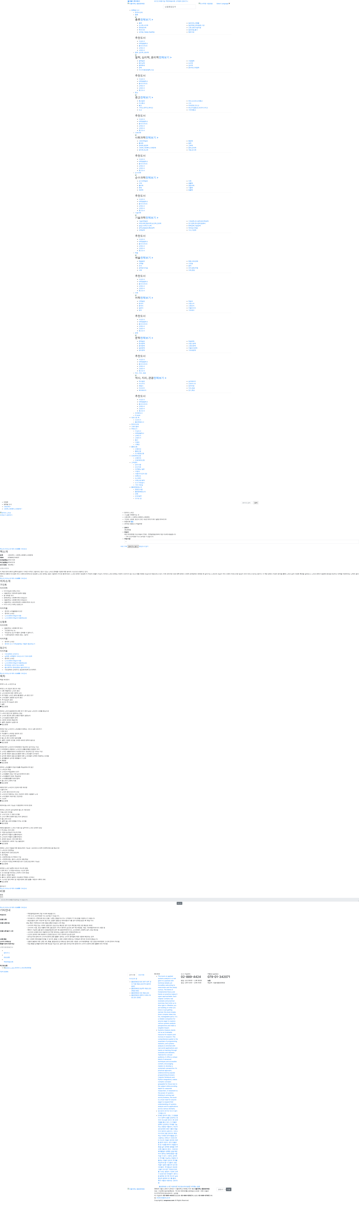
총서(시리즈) (143, 46)
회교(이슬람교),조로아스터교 (198, 108)
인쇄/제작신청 (136, 456)
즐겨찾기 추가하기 (134, 1)
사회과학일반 (143, 141)
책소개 (2, 549)
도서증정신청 (139, 453)
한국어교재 (139, 12)
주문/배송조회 (170, 1)
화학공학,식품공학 (194, 226)
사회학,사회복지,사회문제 (147, 148)
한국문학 (142, 343)
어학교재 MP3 (140, 480)
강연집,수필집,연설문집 (147, 32)
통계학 (141, 143)
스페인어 (191, 306)
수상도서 (142, 41)
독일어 (190, 301)
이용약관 (174, 1186)
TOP (1, 972)
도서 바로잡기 (140, 483)
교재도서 (142, 48)
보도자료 (138, 467)
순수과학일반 (143, 181)
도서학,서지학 (143, 25)
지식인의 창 (133, 979)
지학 (189, 181)
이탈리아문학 (192, 348)
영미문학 (142, 350)
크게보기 (3, 515)
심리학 (190, 65)
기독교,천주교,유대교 (146, 108)
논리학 (190, 63)
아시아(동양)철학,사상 (146, 70)
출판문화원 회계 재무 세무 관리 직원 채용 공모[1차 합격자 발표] (141, 984)
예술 (136, 253)
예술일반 (142, 261)
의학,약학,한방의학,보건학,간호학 (150, 223)
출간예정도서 (139, 422)
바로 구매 (124, 546)
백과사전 (142, 30)
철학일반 (142, 61)
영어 (140, 310)
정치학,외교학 (143, 150)
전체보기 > (146, 19)
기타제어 (191, 310)
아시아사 (142, 383)
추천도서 (134, 429)
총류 (136, 15)
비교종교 (142, 103)
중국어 (141, 306)
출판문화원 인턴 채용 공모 (140, 993)
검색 (255, 503)
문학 (136, 333)
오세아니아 (192, 383)
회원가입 (162, 1)
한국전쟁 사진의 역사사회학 (14, 665)
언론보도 (138, 476)
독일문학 (191, 341)
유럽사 (141, 386)
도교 (140, 110)
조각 (140, 266)
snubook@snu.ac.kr (163, 1198)
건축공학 (142, 230)
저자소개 (8, 549)
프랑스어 (191, 303)
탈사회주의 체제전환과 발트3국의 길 (17, 667)
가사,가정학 (192, 230)
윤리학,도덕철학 (193, 67)
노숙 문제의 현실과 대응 (13, 616)
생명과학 (191, 185)
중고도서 (142, 90)
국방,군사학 (192, 150)
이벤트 (137, 442)
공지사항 (138, 465)
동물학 (190, 190)
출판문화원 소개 (164, 1186)
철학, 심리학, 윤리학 (142, 52)
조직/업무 (138, 496)
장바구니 (185, 1)
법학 (189, 143)
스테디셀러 (135, 426)
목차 (12, 549)
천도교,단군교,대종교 (195, 101)
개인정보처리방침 (184, 1186)
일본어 (141, 308)
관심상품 (7, 957)
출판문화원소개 (136, 487)
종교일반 (142, 101)
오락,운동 (191, 270)
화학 (140, 188)
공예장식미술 (143, 268)
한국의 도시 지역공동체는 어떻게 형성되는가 (20, 644)
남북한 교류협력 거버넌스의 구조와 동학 (18, 656)
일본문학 (142, 348)
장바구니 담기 (133, 546)
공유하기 (9, 515)
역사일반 (142, 381)
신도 (189, 103)
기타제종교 (192, 110)
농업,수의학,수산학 (145, 226)
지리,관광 (191, 388)
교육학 (190, 145)
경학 (140, 67)
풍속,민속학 (192, 148)
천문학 (141, 190)
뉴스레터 (138, 478)
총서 (136, 440)
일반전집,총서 (193, 30)
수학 (140, 183)
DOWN (5, 972)
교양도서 (142, 50)
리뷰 (17, 549)
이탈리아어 (192, 308)
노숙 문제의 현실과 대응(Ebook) (16, 618)
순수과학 (138, 173)
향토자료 (191, 32)
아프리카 (142, 388)
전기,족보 (191, 390)
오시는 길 (138, 498)
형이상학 (142, 63)
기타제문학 (192, 350)
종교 (136, 92)
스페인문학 (192, 346)
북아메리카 (142, 390)
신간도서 (138, 420)
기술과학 (138, 213)
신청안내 (138, 449)
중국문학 (142, 346)
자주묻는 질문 (140, 469)
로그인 (156, 1)
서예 (140, 270)
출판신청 (134, 447)
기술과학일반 (143, 221)
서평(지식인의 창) (141, 474)
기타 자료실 (139, 485)
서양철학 (191, 61)
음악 (189, 266)
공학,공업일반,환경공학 (147, 228)
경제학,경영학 (143, 145)
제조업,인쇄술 (193, 228)
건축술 (141, 263)
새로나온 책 (135, 417)
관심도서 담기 (143, 546)
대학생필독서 (143, 43)
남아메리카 (192, 381)
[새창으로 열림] (206, 3)
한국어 (141, 303)
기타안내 (24, 549)
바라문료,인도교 (193, 105)
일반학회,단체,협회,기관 (196, 25)
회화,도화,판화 (193, 261)
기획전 (137, 444)
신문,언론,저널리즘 (194, 27)
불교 (140, 105)
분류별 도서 (135, 10)
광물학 (190, 183)
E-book (137, 415)
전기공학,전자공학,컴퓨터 (197, 223)
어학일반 (142, 301)
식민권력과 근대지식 (12, 654)
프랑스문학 (192, 343)
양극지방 (191, 386)
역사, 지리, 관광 (140, 373)
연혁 (136, 494)
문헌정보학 (142, 27)
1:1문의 (137, 471)
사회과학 (138, 133)
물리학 (141, 185)
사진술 (190, 263)
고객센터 (179, 1)
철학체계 (142, 65)
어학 (136, 293)
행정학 (190, 141)
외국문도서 (139, 413)
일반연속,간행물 (193, 23)
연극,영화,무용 (193, 268)
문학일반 (142, 341)
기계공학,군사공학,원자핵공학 (198, 221)
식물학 (190, 188)
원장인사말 (139, 489)
